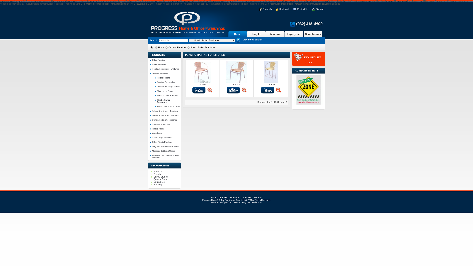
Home (237, 34)
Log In (256, 34)
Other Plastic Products (162, 142)
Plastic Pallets (158, 129)
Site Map (158, 184)
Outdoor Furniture (178, 47)
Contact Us (302, 9)
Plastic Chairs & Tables (167, 95)
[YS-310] (278, 90)
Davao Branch (161, 176)
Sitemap (320, 9)
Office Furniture (159, 60)
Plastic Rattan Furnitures (202, 47)
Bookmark (284, 9)
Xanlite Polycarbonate (161, 138)
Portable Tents (163, 78)
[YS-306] (244, 90)
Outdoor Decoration (166, 82)
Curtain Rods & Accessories (164, 120)
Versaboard (157, 133)
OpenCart (227, 202)
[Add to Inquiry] (199, 89)
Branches (158, 174)
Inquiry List (294, 34)
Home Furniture (159, 64)
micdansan (256, 202)
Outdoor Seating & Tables (168, 87)
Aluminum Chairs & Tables (169, 106)
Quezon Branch (161, 179)
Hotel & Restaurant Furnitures (165, 69)
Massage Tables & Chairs (163, 151)
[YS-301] (210, 90)
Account (275, 34)
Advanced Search (252, 39)
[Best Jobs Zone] (308, 104)
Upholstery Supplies (161, 124)
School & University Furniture (165, 111)
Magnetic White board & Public (165, 146)
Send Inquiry (313, 34)
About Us (267, 9)
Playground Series (165, 91)
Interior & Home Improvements (166, 115)
